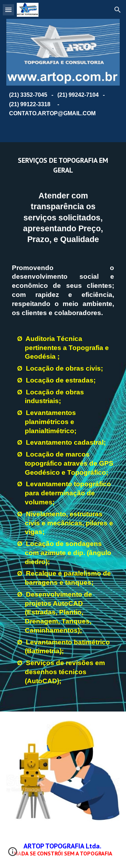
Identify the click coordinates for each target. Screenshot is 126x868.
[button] (8, 9)
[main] (63, 104)
